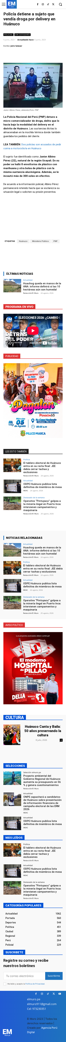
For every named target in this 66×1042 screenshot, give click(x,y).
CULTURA (14, 717)
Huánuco (23, 241)
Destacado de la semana (34, 497)
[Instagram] (43, 4)
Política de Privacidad (35, 984)
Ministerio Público (40, 241)
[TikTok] (48, 4)
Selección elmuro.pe (32, 772)
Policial (8, 34)
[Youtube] (60, 994)
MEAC (25, 490)
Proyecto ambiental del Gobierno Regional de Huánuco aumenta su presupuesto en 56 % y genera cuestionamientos (42, 780)
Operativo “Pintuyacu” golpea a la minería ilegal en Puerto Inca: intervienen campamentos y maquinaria (42, 505)
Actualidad (27, 280)
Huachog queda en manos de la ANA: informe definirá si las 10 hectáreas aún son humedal (42, 286)
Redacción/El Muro (30, 293)
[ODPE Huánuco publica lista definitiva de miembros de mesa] (12, 486)
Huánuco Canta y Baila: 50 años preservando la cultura (42, 731)
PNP (55, 241)
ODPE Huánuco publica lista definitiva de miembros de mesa (42, 485)
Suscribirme (54, 975)
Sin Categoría (22, 34)
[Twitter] (53, 4)
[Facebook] (37, 4)
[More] (46, 54)
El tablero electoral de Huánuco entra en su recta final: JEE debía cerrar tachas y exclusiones (42, 467)
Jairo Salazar (16, 46)
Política (26, 459)
